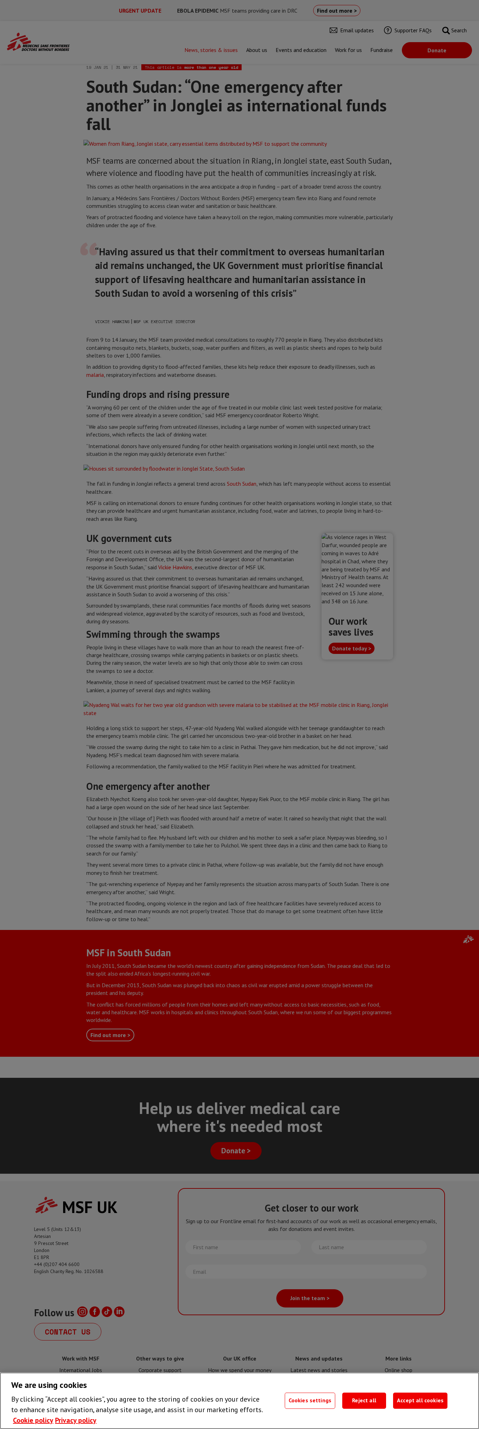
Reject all (364, 1400)
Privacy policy (75, 1420)
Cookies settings (310, 1400)
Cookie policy (33, 1420)
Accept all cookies (420, 1400)
